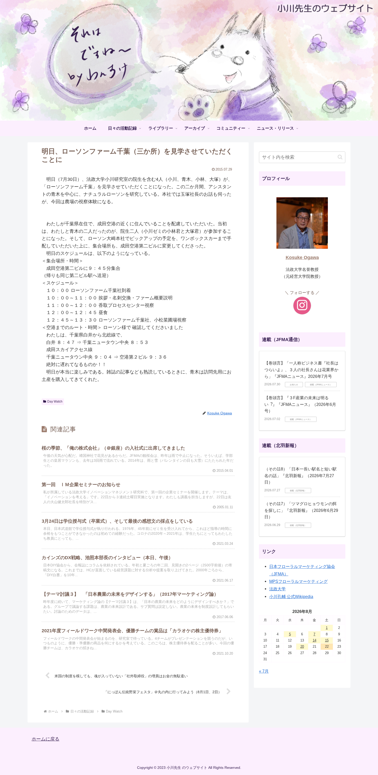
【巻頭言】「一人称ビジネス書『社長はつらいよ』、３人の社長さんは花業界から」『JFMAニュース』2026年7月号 (301, 369)
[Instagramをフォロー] (302, 306)
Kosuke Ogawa (302, 257)
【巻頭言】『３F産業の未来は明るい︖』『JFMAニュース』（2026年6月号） (300, 404)
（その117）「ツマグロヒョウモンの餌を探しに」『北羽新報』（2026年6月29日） (301, 510)
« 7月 (264, 671)
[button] (340, 157)
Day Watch (54, 401)
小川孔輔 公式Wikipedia (291, 596)
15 (327, 640)
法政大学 (277, 588)
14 (314, 640)
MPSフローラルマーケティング (298, 581)
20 (302, 646)
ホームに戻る (45, 739)
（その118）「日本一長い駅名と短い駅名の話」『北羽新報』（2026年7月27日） (300, 475)
